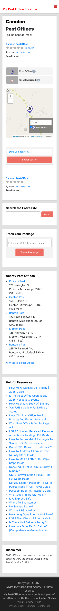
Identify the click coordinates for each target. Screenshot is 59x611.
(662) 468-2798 (22, 52)
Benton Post (16, 312)
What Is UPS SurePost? (23, 510)
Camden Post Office (17, 44)
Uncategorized (29, 79)
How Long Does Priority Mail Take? (31, 514)
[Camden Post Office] (30, 109)
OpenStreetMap (36, 136)
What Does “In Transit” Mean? (27, 494)
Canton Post (17, 297)
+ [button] (10, 96)
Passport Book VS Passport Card (30, 490)
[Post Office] (12, 71)
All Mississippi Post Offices (20, 362)
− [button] (10, 101)
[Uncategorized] (12, 80)
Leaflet (16, 136)
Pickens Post (17, 281)
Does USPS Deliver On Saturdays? (30, 447)
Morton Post (17, 328)
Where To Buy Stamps (23, 502)
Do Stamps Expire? (21, 506)
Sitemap (31, 605)
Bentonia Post (17, 344)
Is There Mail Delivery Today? (27, 522)
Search (29, 159)
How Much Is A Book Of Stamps (29, 403)
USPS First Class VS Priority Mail (29, 518)
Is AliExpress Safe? (21, 498)
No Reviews (29, 48)
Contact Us (44, 605)
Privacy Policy (16, 605)
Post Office (26, 71)
